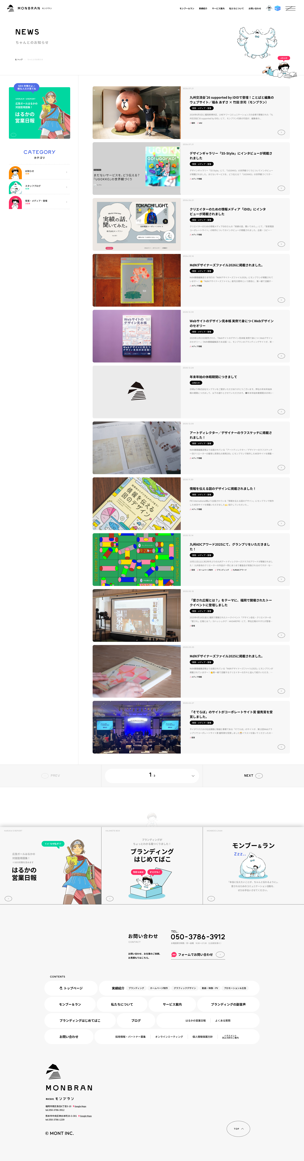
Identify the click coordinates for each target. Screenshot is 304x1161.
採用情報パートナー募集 (130, 1036)
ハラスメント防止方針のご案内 (230, 1037)
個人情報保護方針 (202, 1036)
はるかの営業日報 (195, 1020)
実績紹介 (203, 8)
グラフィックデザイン (185, 988)
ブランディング (136, 988)
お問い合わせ (255, 8)
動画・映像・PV (210, 988)
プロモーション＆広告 (235, 988)
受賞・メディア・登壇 (201, 108)
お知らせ (196, 382)
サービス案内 (218, 8)
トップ (20, 60)
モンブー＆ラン (187, 8)
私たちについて (236, 8)
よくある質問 (222, 1020)
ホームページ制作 (159, 988)
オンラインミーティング (169, 1036)
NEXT (248, 775)
